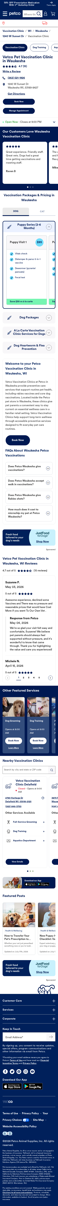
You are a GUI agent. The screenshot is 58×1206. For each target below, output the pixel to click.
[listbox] (30, 163)
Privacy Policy (30, 1063)
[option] (26, 163)
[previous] (7, 678)
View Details (17, 862)
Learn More (13, 748)
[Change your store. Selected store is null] (5, 23)
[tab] (16, 212)
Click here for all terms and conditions (18, 1193)
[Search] (39, 13)
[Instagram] (25, 1071)
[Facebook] (5, 1071)
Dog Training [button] (39, 47)
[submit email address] (50, 1036)
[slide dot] (27, 187)
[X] (12, 1071)
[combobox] (29, 770)
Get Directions (16, 94)
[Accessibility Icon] (7, 1133)
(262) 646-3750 (13, 806)
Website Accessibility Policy (20, 1126)
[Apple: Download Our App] (12, 1086)
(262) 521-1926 (16, 78)
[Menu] (5, 14)
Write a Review (12, 71)
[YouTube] (32, 1071)
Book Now (19, 102)
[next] (50, 678)
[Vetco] (8, 1101)
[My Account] (46, 14)
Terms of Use (16, 1061)
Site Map (38, 1120)
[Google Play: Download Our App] (33, 1086)
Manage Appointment (19, 111)
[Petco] (15, 14)
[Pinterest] (19, 1071)
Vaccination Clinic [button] (15, 47)
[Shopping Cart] (53, 14)
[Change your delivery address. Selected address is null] (49, 23)
